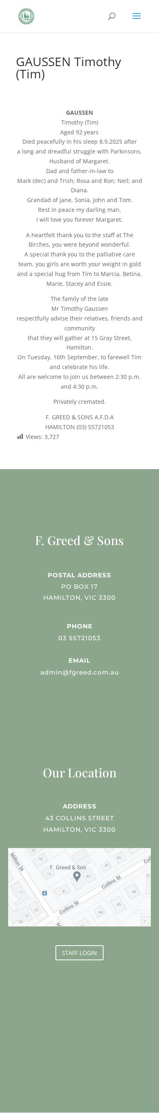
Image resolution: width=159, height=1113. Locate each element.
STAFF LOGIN (79, 953)
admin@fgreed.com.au (79, 672)
